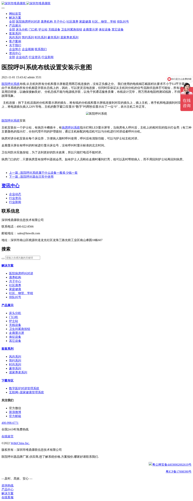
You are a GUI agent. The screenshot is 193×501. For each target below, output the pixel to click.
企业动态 (15, 194)
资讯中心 (11, 185)
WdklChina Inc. (20, 443)
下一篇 (31, 176)
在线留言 (8, 436)
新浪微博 (15, 412)
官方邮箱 (15, 416)
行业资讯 (15, 198)
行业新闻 (15, 202)
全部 (12, 21)
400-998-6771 (10, 422)
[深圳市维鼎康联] (96, 3)
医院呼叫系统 (11, 83)
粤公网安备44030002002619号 (171, 464)
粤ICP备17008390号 (178, 471)
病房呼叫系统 (71, 127)
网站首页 (15, 13)
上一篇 (43, 172)
